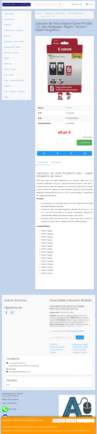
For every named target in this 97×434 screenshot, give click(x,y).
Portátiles (7, 25)
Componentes (9, 19)
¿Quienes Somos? (79, 352)
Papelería (7, 86)
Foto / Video (8, 75)
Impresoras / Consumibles (14, 41)
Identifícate (77, 4)
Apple (6, 97)
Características (42, 162)
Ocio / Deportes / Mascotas (14, 91)
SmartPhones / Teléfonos (13, 30)
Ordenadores (9, 14)
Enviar (80, 337)
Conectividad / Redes (12, 47)
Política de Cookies (80, 430)
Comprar (84, 142)
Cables (6, 58)
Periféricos (8, 64)
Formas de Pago (79, 350)
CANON (69, 108)
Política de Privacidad (76, 326)
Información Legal (80, 344)
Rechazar (71, 421)
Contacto (53, 344)
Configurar (59, 421)
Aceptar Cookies (85, 421)
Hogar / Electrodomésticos (14, 80)
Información (56, 162)
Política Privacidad (57, 347)
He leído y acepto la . (68, 331)
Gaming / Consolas (11, 53)
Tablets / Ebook (10, 69)
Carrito (90, 4)
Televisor (7, 36)
